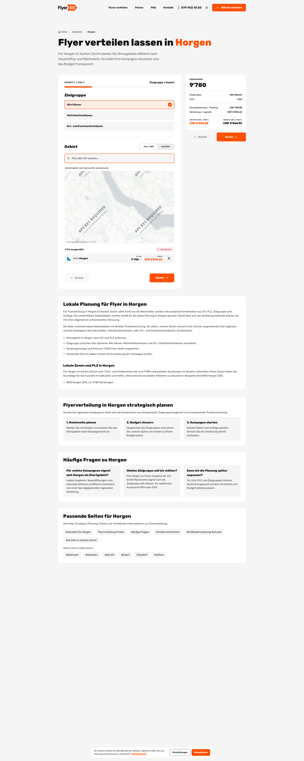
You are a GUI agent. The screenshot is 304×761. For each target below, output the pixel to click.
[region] (119, 207)
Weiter (160, 277)
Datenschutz (139, 754)
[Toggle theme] (207, 7)
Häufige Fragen (140, 531)
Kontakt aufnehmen (168, 531)
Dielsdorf (142, 554)
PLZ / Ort (149, 147)
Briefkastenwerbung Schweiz (204, 531)
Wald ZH (109, 554)
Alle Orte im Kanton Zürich (81, 540)
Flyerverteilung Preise (111, 531)
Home (64, 32)
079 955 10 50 (191, 7)
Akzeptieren (201, 752)
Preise (139, 7)
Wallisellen (91, 554)
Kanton (165, 147)
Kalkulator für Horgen (78, 531)
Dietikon (159, 554)
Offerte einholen (231, 7)
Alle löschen (166, 249)
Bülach (125, 554)
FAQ (153, 7)
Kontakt (168, 7)
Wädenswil (72, 554)
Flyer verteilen (118, 7)
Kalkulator (77, 32)
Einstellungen (180, 752)
